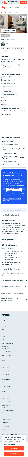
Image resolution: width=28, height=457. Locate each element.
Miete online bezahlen (7, 370)
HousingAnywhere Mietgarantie (6, 406)
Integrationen (5, 426)
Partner (3, 339)
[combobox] (6, 321)
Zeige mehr (4, 70)
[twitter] (7, 434)
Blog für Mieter (5, 374)
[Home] (3, 7)
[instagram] (20, 434)
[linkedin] (11, 434)
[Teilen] (20, 17)
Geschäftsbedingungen (8, 343)
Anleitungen (5, 415)
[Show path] (5, 12)
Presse (3, 336)
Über (3, 329)
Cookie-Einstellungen (9, 444)
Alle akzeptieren (14, 453)
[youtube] (16, 434)
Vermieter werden (6, 402)
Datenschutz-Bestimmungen (5, 347)
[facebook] (3, 434)
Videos (6, 35)
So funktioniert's (6, 364)
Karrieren (4, 333)
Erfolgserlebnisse (6, 419)
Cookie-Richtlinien (6, 352)
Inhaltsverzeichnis (6, 355)
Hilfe (3, 383)
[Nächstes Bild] (24, 23)
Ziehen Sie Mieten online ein (8, 411)
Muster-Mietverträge (7, 429)
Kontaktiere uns (6, 386)
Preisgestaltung (6, 367)
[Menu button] (24, 7)
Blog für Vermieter (6, 422)
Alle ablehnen (14, 448)
